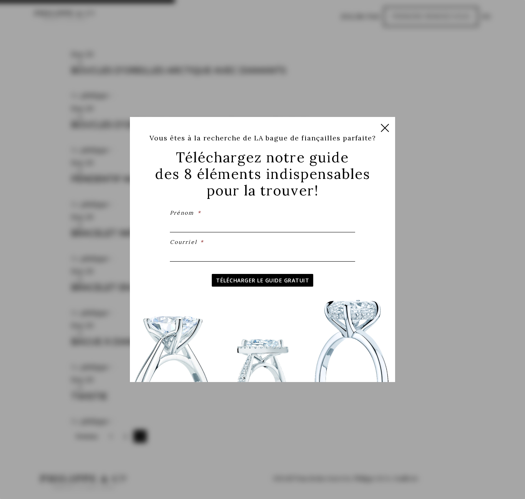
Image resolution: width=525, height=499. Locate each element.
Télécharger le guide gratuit (262, 280)
